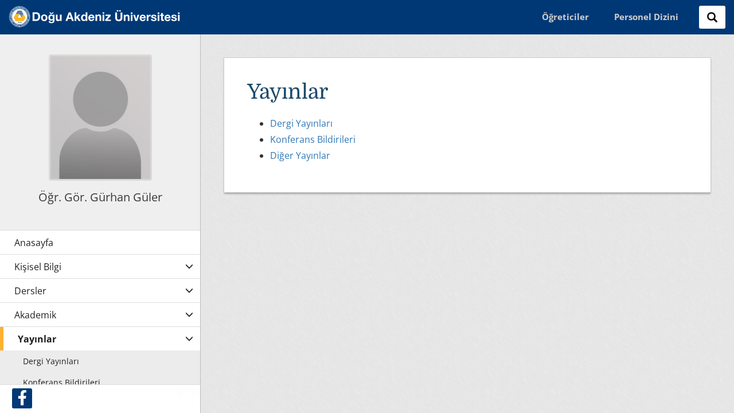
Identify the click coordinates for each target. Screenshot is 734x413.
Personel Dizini (646, 16)
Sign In (185, 391)
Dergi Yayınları (301, 123)
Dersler (30, 291)
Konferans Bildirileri (313, 139)
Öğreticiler (565, 16)
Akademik (35, 315)
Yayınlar (37, 339)
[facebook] (22, 398)
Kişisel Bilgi (37, 266)
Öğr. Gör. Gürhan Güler (100, 197)
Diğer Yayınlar (300, 155)
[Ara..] (712, 17)
